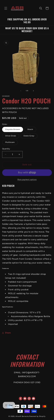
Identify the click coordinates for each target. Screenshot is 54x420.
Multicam (11, 143)
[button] (6, 8)
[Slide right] (33, 91)
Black (32, 130)
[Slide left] (21, 91)
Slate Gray (30, 136)
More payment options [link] (27, 179)
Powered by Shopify (37, 416)
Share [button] (8, 333)
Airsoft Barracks (22, 416)
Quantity (6, 149)
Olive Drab (12, 136)
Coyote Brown (14, 130)
